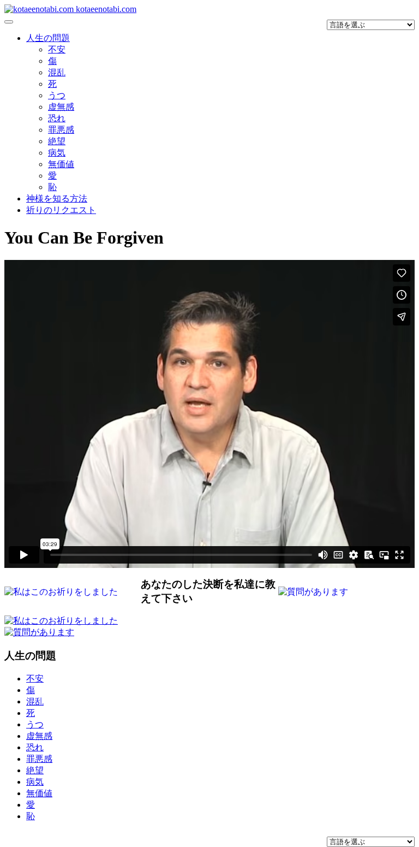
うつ (56, 95)
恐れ (56, 118)
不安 (56, 49)
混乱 (56, 72)
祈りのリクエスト (61, 210)
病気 (56, 152)
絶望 (56, 141)
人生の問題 (48, 38)
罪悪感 (61, 129)
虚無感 (61, 106)
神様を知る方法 (56, 198)
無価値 (61, 164)
